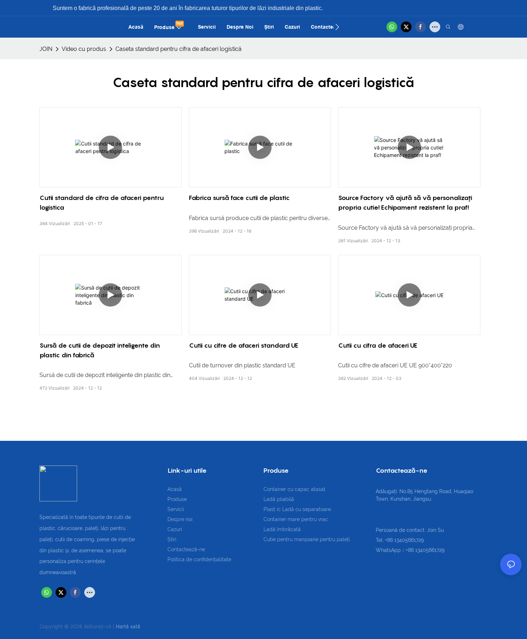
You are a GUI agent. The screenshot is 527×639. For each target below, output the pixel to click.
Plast (270, 509)
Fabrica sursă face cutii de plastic (239, 197)
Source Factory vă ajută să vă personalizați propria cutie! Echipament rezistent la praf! (405, 202)
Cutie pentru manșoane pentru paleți (307, 539)
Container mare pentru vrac (296, 519)
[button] (337, 27)
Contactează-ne (186, 549)
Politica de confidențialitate (199, 559)
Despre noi (180, 519)
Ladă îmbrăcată (282, 529)
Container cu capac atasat (295, 489)
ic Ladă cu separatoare (304, 509)
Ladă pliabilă (279, 499)
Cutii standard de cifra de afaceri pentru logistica (101, 202)
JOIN (45, 49)
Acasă (174, 489)
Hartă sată (128, 626)
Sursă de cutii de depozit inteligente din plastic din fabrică (99, 350)
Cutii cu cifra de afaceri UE (377, 345)
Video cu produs (84, 49)
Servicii (175, 509)
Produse (177, 499)
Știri (171, 539)
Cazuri (174, 529)
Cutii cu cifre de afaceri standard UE (243, 345)
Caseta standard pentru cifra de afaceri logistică (178, 49)
